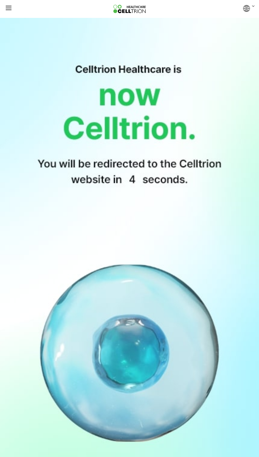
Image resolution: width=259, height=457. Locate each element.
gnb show (8, 8)
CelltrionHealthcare (129, 9)
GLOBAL (249, 8)
